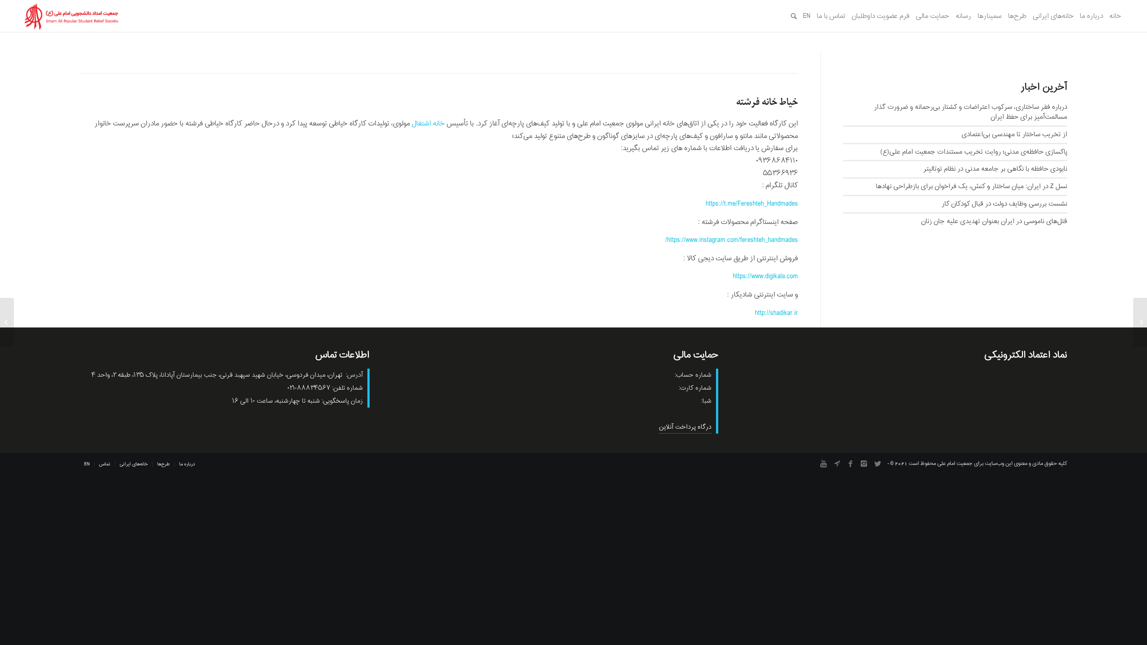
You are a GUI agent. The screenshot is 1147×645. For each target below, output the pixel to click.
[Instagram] (864, 463)
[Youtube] (823, 463)
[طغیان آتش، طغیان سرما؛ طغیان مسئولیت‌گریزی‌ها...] (1140, 322)
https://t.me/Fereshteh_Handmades (752, 204)
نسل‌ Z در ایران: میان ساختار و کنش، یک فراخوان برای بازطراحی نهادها (971, 186)
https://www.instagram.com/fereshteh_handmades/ (731, 240)
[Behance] (837, 463)
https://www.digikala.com (765, 276)
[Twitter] (877, 463)
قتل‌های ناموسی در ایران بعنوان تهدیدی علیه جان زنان (994, 221)
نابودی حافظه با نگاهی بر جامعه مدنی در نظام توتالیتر (995, 169)
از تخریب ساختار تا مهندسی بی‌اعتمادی (1014, 134)
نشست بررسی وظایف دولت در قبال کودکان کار (1004, 204)
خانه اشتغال (428, 123)
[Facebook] (850, 463)
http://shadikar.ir (776, 313)
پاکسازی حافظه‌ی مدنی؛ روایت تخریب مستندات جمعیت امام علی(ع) (973, 152)
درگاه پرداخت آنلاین (685, 427)
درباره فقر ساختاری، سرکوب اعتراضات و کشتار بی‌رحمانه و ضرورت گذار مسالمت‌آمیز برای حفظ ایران (970, 112)
